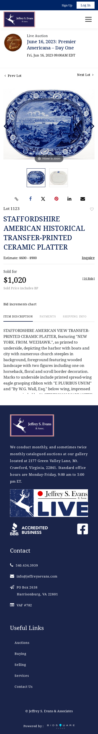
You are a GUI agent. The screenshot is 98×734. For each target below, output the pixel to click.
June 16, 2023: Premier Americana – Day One (51, 44)
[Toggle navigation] (88, 19)
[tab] (18, 318)
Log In (85, 5)
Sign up (67, 5)
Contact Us (24, 686)
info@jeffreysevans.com (37, 576)
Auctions (22, 642)
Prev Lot (14, 75)
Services (22, 675)
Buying (20, 653)
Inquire (88, 257)
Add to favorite (92, 209)
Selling (20, 664)
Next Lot (84, 75)
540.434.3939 (27, 565)
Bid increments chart (19, 304)
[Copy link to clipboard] (16, 199)
